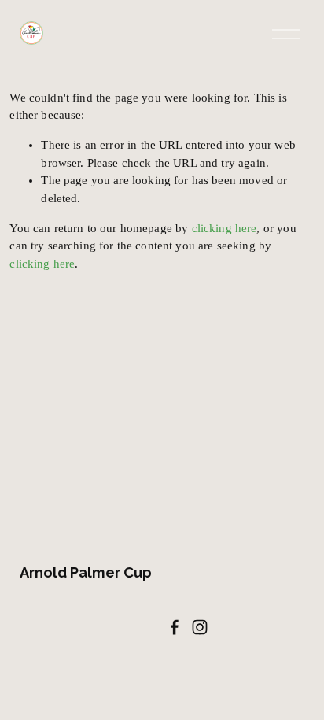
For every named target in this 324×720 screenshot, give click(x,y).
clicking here (224, 228)
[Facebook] (174, 627)
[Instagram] (200, 627)
